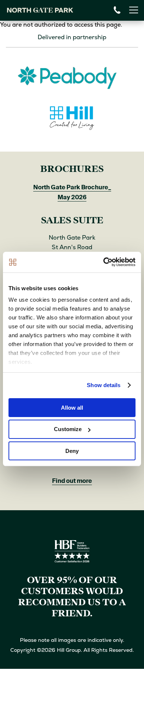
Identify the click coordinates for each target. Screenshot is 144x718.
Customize (68, 429)
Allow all (72, 407)
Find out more (72, 481)
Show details (103, 385)
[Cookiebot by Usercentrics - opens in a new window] (104, 262)
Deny (72, 451)
